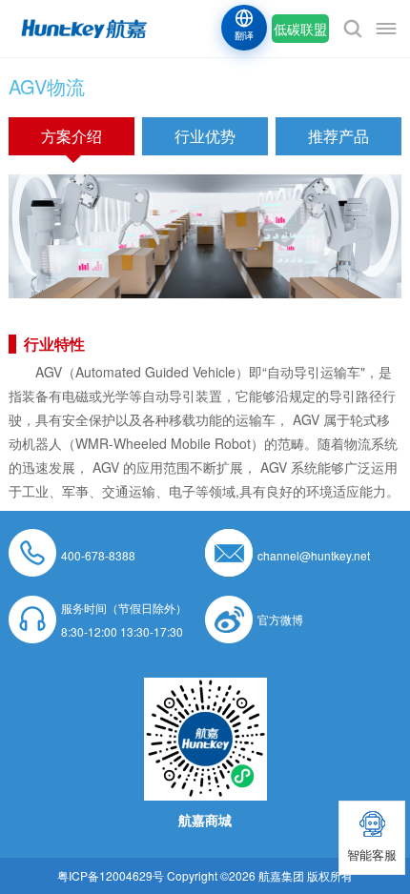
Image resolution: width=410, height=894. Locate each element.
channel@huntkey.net (313, 555)
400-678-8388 (98, 555)
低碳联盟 (300, 28)
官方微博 (280, 619)
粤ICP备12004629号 (110, 875)
